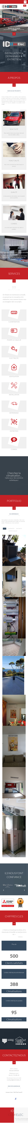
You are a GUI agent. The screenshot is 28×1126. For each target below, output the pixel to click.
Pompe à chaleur (13, 530)
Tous (4, 528)
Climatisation (11, 528)
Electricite (19, 528)
